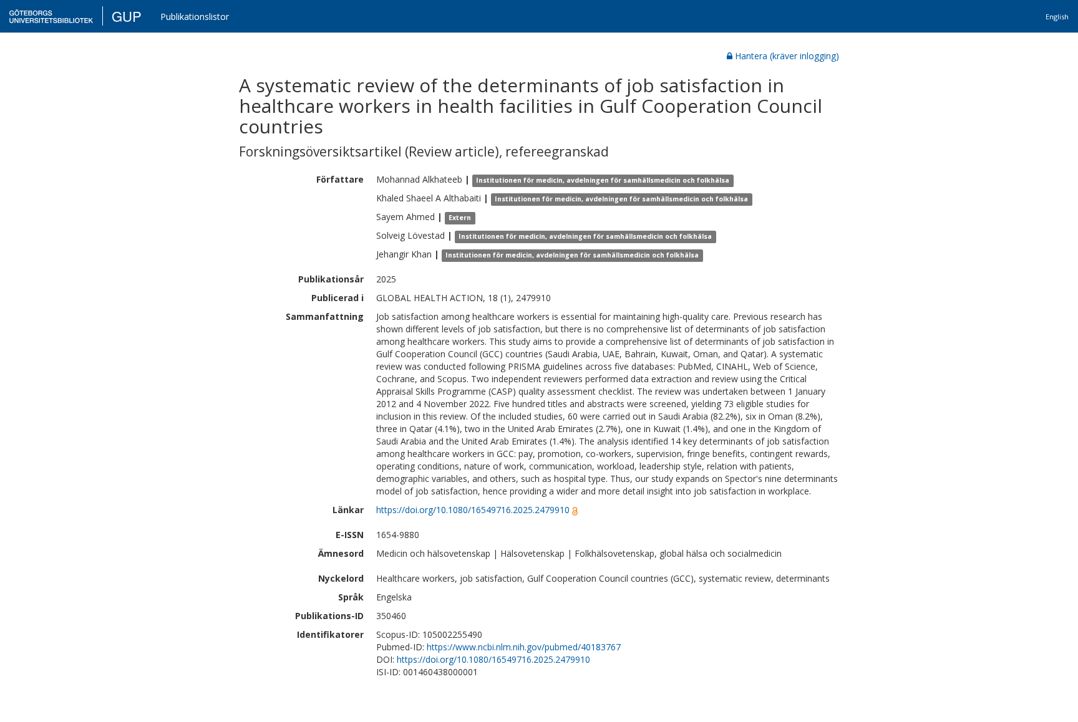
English (1057, 16)
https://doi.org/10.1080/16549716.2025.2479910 (473, 510)
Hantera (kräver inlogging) (787, 56)
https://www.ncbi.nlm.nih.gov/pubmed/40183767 (524, 647)
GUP (127, 16)
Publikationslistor (194, 16)
